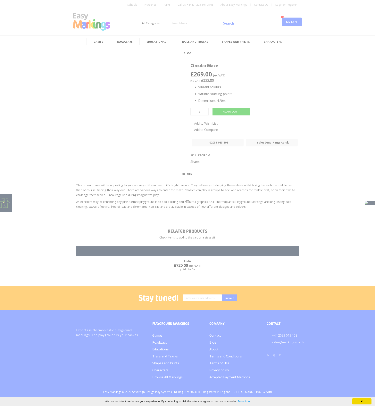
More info (244, 401)
